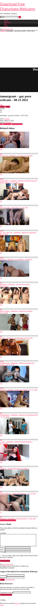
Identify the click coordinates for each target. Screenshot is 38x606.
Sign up (17, 603)
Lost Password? (10, 579)
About (2, 106)
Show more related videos (8, 520)
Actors (6, 26)
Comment (3, 533)
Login (2, 579)
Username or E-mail (6, 592)
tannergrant (8, 122)
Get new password (6, 595)
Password (3, 577)
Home (6, 20)
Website (2, 552)
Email (2, 550)
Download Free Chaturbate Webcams (17, 6)
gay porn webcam (17, 124)
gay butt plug (7, 124)
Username (3, 575)
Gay (5, 31)
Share (7, 106)
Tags (5, 24)
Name (2, 548)
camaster (6, 119)
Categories (7, 22)
